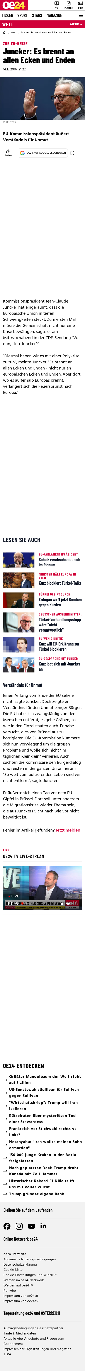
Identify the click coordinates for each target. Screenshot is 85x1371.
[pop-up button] (68, 903)
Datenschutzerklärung (20, 1265)
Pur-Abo (9, 1291)
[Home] (5, 32)
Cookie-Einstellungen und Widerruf (29, 1275)
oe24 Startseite (14, 1254)
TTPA (7, 1354)
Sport (22, 15)
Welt (7, 24)
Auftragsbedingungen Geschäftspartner (33, 1328)
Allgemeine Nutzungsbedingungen (29, 1259)
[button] (43, 888)
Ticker (7, 15)
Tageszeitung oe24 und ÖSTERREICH (31, 1313)
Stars (37, 15)
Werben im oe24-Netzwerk (23, 1280)
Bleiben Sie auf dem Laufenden (28, 1210)
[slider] (25, 903)
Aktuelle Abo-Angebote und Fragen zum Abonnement (33, 1341)
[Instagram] (19, 1226)
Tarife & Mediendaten (19, 1333)
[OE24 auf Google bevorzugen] (72, 153)
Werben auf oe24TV (18, 1285)
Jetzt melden (68, 830)
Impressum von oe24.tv (20, 1301)
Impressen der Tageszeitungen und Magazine (37, 1349)
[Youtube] (31, 1226)
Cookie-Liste (12, 1270)
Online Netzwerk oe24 (20, 1238)
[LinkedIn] (43, 1226)
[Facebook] (6, 1226)
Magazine (54, 15)
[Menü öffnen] (80, 15)
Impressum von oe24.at (20, 1296)
